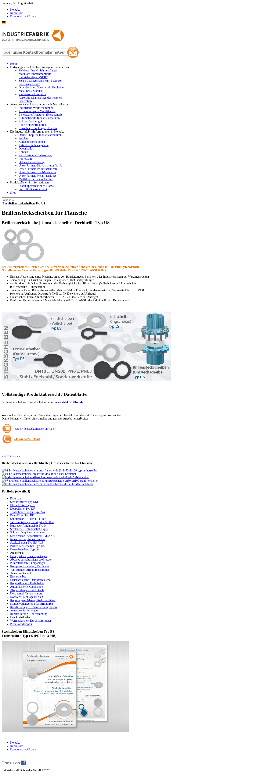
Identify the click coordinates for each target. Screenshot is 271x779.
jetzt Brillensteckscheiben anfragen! (35, 428)
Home (5, 203)
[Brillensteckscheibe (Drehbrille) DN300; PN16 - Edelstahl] (39, 474)
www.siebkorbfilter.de (69, 402)
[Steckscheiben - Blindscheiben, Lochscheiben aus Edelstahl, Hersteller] (65, 731)
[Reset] (43, 200)
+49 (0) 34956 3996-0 (27, 439)
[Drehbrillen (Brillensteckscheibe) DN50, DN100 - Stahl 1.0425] (50, 480)
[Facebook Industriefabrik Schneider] (14, 764)
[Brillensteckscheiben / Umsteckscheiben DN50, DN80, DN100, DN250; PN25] (45, 477)
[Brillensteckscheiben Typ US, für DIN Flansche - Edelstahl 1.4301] (49, 470)
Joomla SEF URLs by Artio (11, 456)
